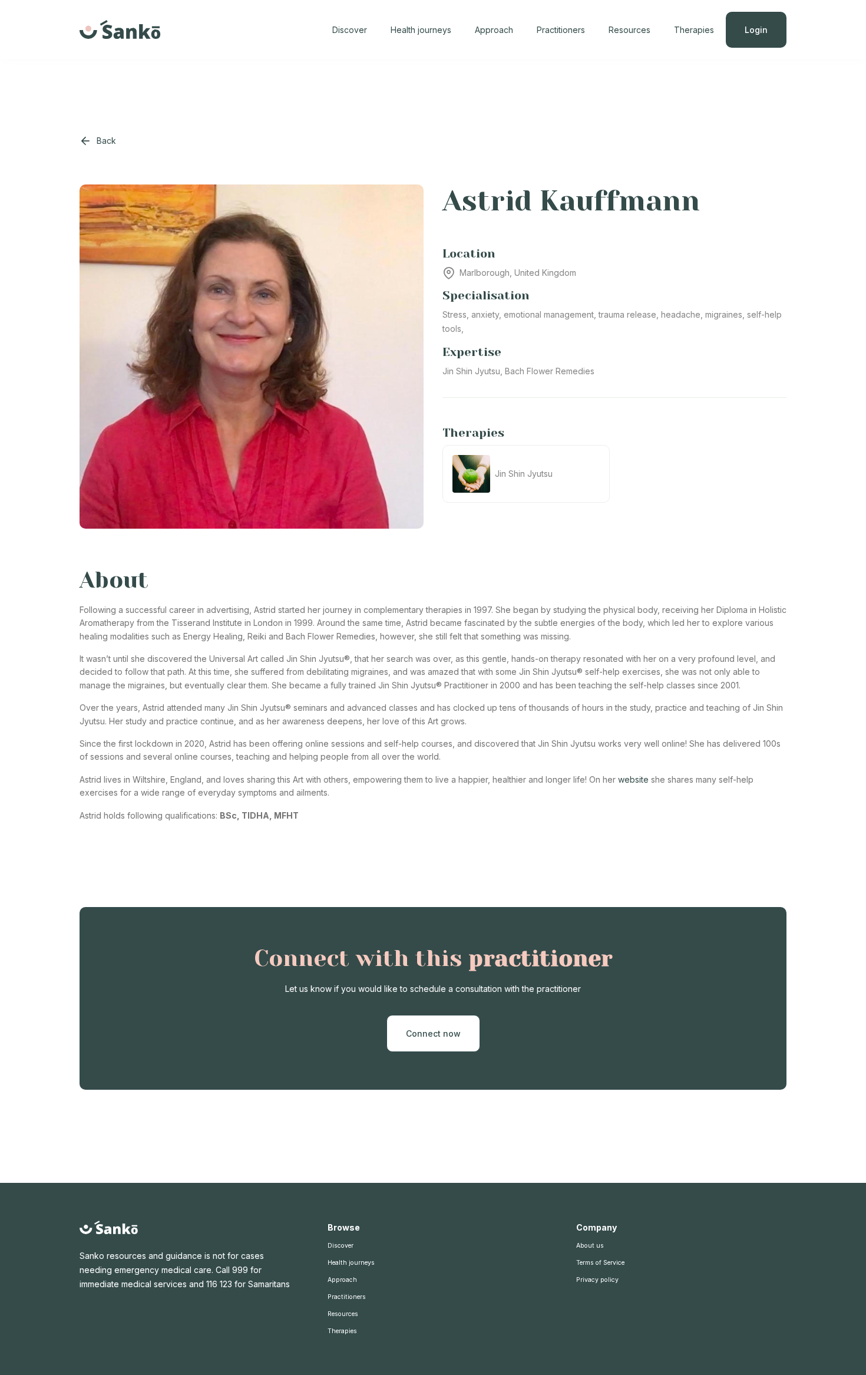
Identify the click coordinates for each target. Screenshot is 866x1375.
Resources (629, 30)
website (633, 779)
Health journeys (421, 30)
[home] (120, 29)
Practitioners (561, 30)
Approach (494, 30)
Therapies (694, 30)
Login (756, 30)
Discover (349, 30)
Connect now (433, 1033)
